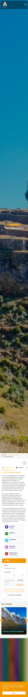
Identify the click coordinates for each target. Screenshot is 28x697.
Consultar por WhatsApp (14, 595)
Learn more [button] (5, 688)
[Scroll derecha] (24, 462)
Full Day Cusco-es (14, 224)
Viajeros (7, 572)
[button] (2, 620)
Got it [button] (14, 693)
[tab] (7, 467)
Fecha (6, 565)
